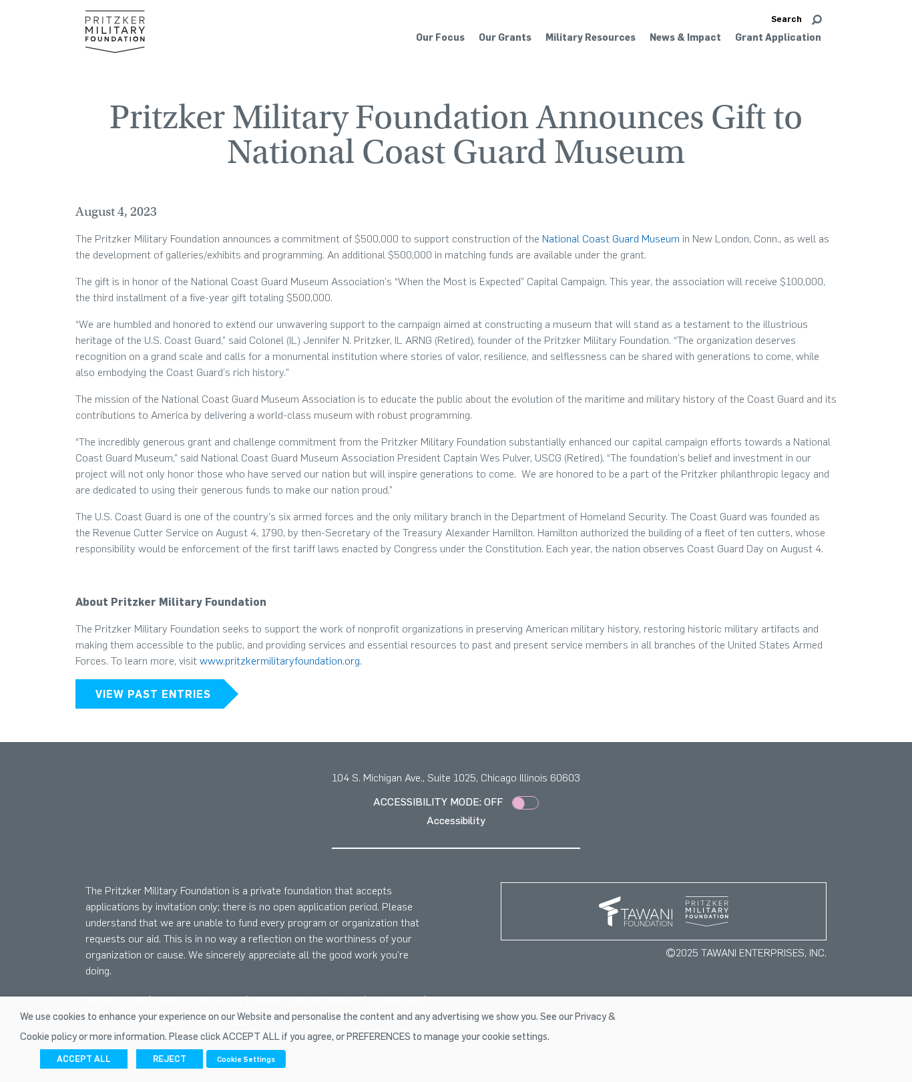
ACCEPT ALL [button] (84, 1058)
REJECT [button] (169, 1058)
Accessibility (456, 820)
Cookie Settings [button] (246, 1059)
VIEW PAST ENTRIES (153, 694)
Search (786, 18)
